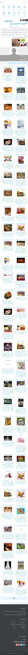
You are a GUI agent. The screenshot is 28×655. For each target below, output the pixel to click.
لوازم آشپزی (19, 63)
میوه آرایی (5, 63)
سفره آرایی (9, 63)
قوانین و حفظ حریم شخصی (20, 624)
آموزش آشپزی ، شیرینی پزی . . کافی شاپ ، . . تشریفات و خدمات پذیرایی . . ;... (20, 329)
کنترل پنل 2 (13, 622)
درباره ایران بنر (22, 622)
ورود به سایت (13, 624)
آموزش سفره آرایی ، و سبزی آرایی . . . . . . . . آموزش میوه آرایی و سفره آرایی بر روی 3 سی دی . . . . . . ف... (21, 295)
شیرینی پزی (14, 63)
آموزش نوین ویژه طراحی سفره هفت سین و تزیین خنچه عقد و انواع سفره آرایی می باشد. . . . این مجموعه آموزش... (20, 229)
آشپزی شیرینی (24, 63)
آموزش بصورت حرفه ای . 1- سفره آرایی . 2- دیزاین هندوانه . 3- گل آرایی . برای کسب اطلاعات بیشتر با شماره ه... (21, 548)
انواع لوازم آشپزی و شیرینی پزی (15, 22)
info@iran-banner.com (19, 641)
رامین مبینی (24, 56)
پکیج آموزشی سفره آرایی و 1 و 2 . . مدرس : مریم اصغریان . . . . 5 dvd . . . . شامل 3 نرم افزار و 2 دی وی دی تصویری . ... (21, 161)
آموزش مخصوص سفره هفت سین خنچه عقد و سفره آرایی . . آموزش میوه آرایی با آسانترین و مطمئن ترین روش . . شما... (21, 478)
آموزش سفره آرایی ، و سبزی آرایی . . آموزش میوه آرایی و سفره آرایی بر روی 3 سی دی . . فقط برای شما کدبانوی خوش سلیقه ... (8, 245)
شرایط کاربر (10, 611)
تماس (14, 628)
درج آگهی (23, 628)
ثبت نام (14, 626)
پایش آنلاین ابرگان (11, 653)
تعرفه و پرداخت (22, 626)
